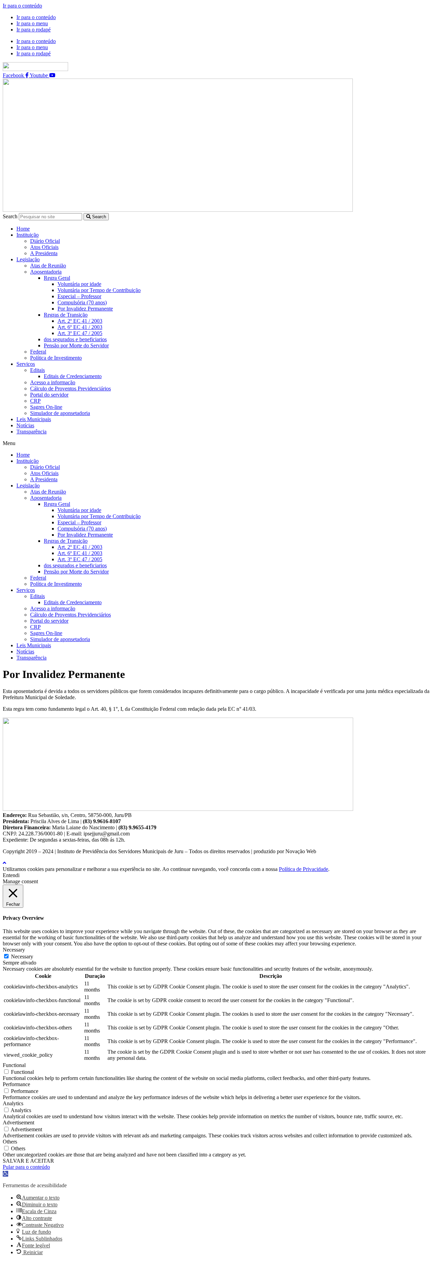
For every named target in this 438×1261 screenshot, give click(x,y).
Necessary (22, 956)
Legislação (28, 259)
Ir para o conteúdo (22, 6)
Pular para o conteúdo (26, 1167)
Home (23, 229)
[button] (219, 443)
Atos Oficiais (44, 247)
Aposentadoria (46, 272)
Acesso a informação (52, 382)
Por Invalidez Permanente (85, 308)
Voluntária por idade (79, 284)
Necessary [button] (14, 950)
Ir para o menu (32, 23)
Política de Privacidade (303, 869)
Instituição (27, 235)
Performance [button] (16, 1084)
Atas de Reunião (48, 265)
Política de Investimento (56, 358)
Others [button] (10, 1142)
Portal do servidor (49, 395)
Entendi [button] (11, 875)
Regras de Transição (66, 315)
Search (10, 216)
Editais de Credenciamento (73, 376)
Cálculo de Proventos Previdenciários (70, 388)
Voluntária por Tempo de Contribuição (99, 290)
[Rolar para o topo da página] (4, 863)
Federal (38, 352)
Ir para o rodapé (33, 29)
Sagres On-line (46, 407)
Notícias (25, 425)
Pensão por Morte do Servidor (76, 345)
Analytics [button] (13, 1103)
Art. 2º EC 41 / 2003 (79, 321)
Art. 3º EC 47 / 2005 (79, 333)
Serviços (25, 364)
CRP (35, 401)
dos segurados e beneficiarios (75, 339)
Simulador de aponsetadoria (60, 413)
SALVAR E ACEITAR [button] (28, 1161)
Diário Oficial (45, 241)
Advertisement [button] (18, 1122)
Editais (37, 370)
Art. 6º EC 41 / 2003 (79, 327)
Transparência (31, 431)
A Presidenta (43, 253)
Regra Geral (57, 278)
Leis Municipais (33, 419)
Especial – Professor (79, 296)
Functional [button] (14, 1065)
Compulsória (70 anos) (82, 302)
